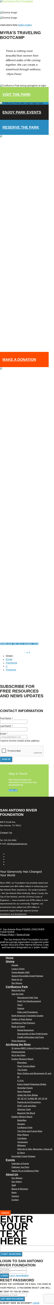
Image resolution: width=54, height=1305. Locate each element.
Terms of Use (23, 934)
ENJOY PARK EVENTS (21, 112)
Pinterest (11, 669)
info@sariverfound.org (17, 844)
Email (9, 659)
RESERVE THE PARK (20, 127)
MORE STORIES (25, 25)
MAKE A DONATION (19, 359)
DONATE (5, 1213)
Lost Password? (19, 1276)
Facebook (11, 662)
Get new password (12, 1299)
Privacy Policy (7, 934)
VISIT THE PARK (16, 94)
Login (4, 1276)
